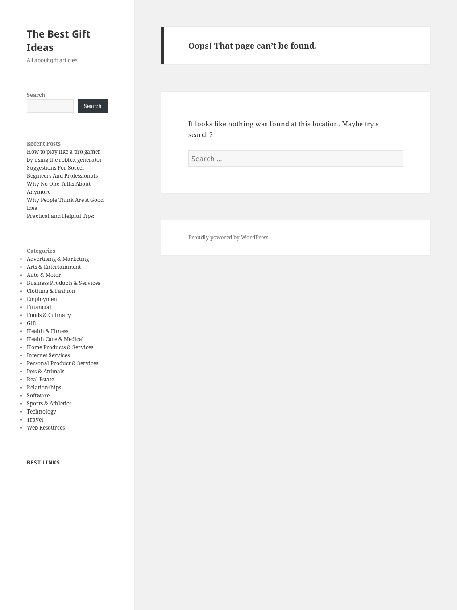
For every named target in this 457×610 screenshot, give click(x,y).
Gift (31, 323)
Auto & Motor (44, 275)
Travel (35, 419)
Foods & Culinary (49, 315)
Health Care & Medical (55, 339)
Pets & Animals (45, 371)
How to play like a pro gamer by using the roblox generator (64, 155)
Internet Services (48, 355)
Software (38, 395)
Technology (41, 411)
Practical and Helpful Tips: (60, 216)
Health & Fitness (47, 331)
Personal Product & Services (62, 363)
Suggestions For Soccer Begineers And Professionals (62, 172)
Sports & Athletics (49, 403)
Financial (39, 307)
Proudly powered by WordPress (228, 237)
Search (36, 95)
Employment (43, 299)
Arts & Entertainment (54, 267)
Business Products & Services (63, 283)
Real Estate (40, 379)
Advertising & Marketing (58, 259)
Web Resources (46, 427)
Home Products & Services (60, 347)
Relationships (44, 387)
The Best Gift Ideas (59, 40)
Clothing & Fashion (51, 291)
